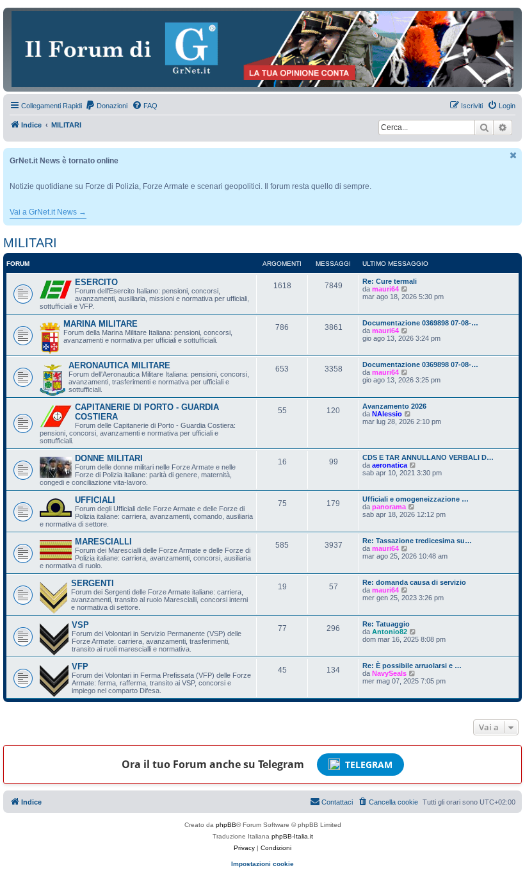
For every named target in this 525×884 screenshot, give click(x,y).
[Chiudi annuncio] (513, 155)
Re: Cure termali (389, 281)
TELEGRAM (368, 764)
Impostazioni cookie (262, 863)
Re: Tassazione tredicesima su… (417, 540)
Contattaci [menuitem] (337, 802)
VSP (80, 625)
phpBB (226, 824)
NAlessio (387, 414)
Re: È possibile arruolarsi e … (412, 665)
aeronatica (389, 465)
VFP (80, 666)
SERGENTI (92, 583)
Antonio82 (389, 631)
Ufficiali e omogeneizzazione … (415, 499)
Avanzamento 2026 (394, 406)
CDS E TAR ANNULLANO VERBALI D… (428, 457)
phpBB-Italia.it (292, 836)
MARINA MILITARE (100, 324)
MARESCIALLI (103, 541)
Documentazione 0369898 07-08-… (420, 323)
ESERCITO (96, 282)
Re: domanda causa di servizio (414, 582)
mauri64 (385, 289)
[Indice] (262, 49)
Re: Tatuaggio (386, 624)
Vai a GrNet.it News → (48, 212)
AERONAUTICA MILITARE (119, 365)
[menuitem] (106, 105)
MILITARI (30, 243)
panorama (389, 507)
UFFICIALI (95, 500)
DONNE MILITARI (109, 458)
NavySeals (389, 673)
